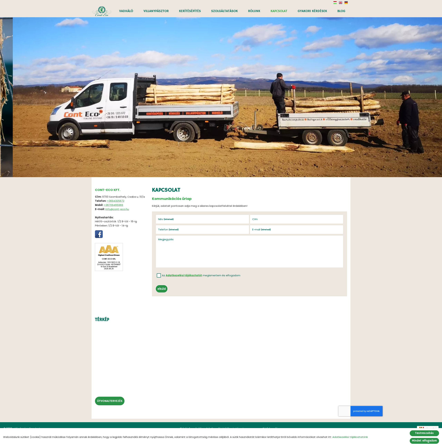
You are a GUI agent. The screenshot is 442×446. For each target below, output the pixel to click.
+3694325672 (115, 201)
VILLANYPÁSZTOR (156, 11)
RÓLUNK (254, 11)
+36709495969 (113, 205)
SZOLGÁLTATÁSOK (224, 11)
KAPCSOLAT (279, 11)
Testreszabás (424, 433)
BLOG (341, 11)
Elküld (161, 289)
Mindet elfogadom (424, 441)
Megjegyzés (166, 239)
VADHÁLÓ (126, 11)
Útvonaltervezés (109, 401)
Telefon (168, 229)
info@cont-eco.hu (117, 209)
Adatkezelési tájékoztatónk (350, 437)
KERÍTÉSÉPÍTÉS (190, 11)
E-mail (261, 229)
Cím (255, 219)
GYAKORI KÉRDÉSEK (312, 11)
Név (166, 219)
